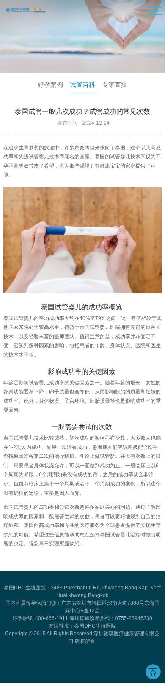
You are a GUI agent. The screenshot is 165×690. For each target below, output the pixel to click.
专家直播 (114, 84)
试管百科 (82, 84)
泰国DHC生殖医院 (95, 626)
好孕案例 (50, 84)
